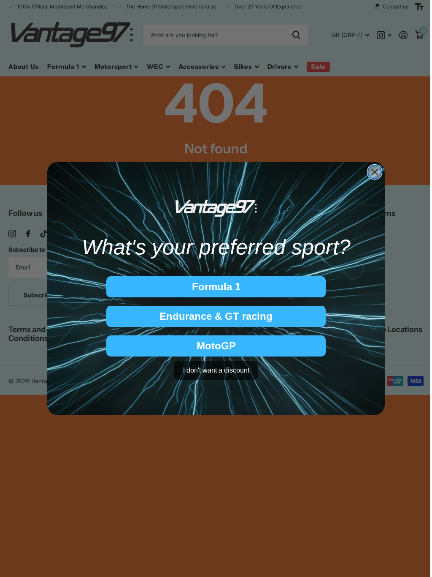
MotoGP (216, 345)
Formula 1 (216, 286)
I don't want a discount (216, 370)
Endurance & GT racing (216, 316)
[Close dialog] (374, 172)
